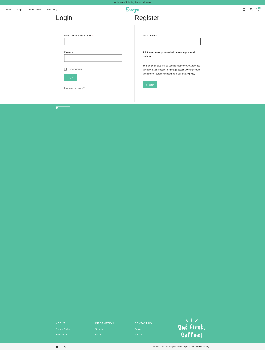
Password (69, 52)
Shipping (99, 329)
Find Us (138, 334)
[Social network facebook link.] (57, 346)
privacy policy (188, 74)
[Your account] (251, 10)
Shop (19, 9)
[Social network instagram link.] (65, 346)
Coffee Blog (51, 9)
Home (8, 9)
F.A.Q (98, 334)
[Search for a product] (244, 10)
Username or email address (78, 35)
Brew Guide (35, 9)
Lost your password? (74, 88)
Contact (138, 329)
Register (150, 85)
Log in (70, 77)
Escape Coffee (63, 329)
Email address (150, 35)
